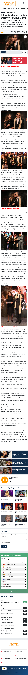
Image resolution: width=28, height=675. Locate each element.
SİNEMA (23, 8)
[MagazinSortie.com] (8, 3)
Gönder (4, 546)
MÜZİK (17, 8)
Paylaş (4, 52)
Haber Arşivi (5, 662)
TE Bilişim (17, 672)
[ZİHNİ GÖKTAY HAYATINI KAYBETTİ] (21, 506)
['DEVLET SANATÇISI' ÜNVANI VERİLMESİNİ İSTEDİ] (21, 518)
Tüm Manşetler (6, 658)
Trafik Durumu (6, 655)
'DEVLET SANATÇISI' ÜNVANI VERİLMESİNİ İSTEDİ (20, 524)
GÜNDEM (3, 8)
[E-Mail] (10, 482)
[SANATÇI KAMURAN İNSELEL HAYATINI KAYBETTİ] (7, 518)
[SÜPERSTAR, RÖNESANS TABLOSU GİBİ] (7, 493)
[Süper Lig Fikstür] (26, 596)
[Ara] (23, 3)
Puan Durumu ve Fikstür (21, 655)
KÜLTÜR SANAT (11, 12)
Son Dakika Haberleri (21, 658)
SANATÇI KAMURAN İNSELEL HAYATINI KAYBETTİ (6, 524)
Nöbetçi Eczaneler (7, 651)
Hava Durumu (20, 651)
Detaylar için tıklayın (14, 591)
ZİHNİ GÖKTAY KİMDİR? (7, 511)
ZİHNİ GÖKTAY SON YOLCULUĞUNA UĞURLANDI (19, 499)
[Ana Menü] (25, 3)
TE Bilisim (11, 478)
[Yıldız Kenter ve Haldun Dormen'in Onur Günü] (14, 42)
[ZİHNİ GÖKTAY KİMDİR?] (7, 506)
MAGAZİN (11, 8)
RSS (5, 668)
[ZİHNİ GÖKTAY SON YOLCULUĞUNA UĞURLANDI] (21, 493)
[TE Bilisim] (4, 479)
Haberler (3, 12)
